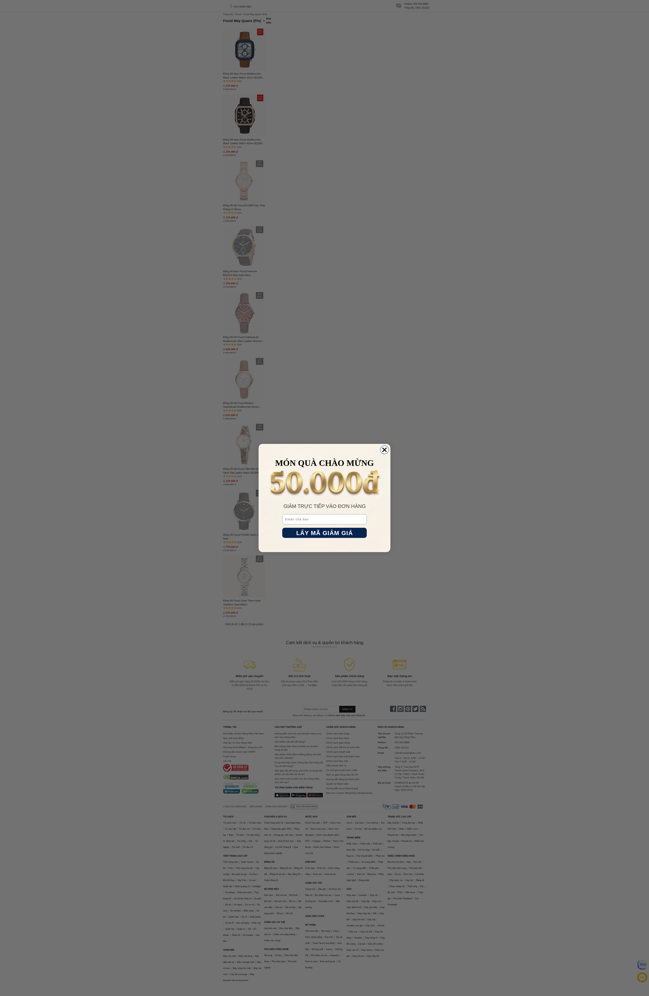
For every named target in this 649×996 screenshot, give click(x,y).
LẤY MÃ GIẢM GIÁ (324, 533)
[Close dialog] (384, 450)
